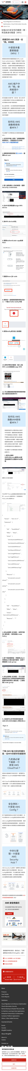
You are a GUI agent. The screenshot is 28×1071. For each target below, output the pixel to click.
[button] (22, 2)
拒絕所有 (14, 1068)
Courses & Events (6, 1022)
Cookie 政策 (23, 1055)
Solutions (4, 1000)
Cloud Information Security (18, 24)
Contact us (4, 1043)
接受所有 (14, 1060)
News (3, 988)
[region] (14, 1059)
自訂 (14, 1064)
